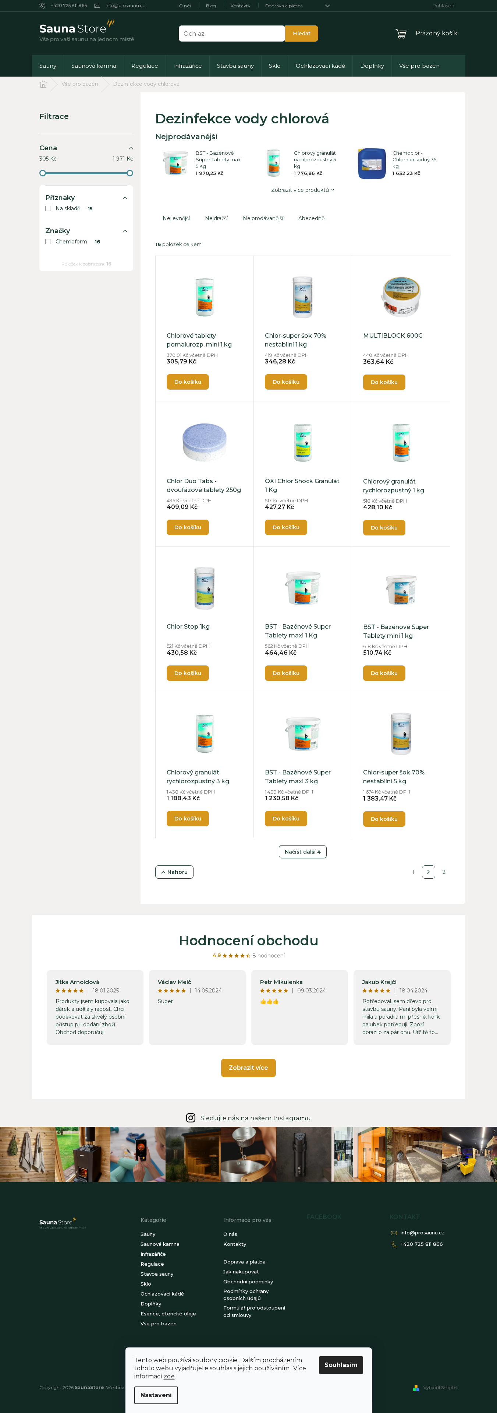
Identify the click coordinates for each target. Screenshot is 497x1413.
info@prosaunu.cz (423, 1233)
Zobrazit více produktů (300, 190)
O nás (185, 5)
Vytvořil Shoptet (440, 1387)
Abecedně (311, 218)
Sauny (148, 1234)
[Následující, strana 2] (428, 872)
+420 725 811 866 (422, 1244)
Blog (211, 5)
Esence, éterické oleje (168, 1314)
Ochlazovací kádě (162, 1294)
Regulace (152, 1264)
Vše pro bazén (159, 1323)
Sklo (146, 1284)
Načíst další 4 (303, 851)
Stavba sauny (157, 1274)
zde (169, 1376)
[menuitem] (48, 66)
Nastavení (156, 1395)
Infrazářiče (153, 1254)
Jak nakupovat (241, 1272)
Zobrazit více (248, 1067)
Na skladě (74, 208)
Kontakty (241, 5)
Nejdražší (216, 218)
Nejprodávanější (263, 218)
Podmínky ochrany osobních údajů (246, 1294)
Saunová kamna (160, 1244)
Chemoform (78, 241)
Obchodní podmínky (248, 1281)
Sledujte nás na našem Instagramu (255, 1118)
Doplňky (151, 1304)
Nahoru (177, 872)
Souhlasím (341, 1364)
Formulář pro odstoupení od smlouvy (254, 1311)
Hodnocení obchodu (249, 940)
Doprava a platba (284, 5)
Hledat (301, 33)
